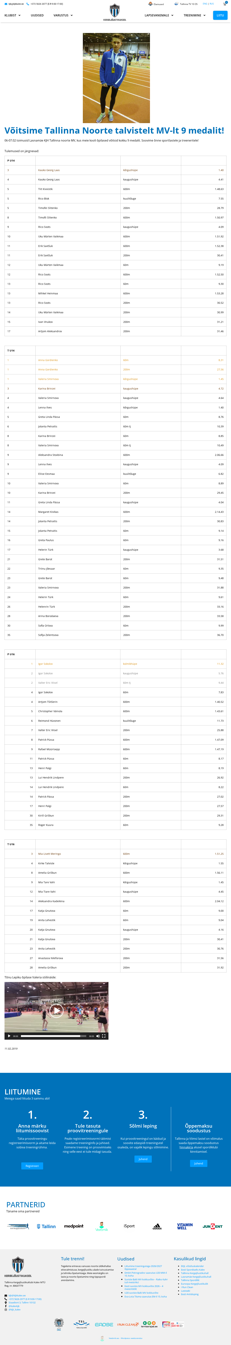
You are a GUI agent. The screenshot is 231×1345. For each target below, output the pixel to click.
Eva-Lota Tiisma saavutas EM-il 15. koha (146, 1296)
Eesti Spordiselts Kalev (193, 1269)
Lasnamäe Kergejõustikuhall (196, 1276)
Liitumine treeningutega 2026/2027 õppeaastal (143, 1267)
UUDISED (37, 15)
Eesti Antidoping (190, 1294)
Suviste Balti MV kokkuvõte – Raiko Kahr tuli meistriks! (146, 1281)
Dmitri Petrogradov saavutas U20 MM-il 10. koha (146, 1274)
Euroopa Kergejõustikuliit (194, 1283)
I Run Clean (187, 1287)
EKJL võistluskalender (192, 1266)
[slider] (53, 1036)
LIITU (220, 15)
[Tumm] (98, 1036)
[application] (56, 1011)
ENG (205, 3)
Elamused (159, 4)
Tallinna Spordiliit (190, 1280)
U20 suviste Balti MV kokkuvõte (141, 1292)
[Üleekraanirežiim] (104, 1036)
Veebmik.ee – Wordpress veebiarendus (125, 1338)
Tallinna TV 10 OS (189, 4)
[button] (56, 1011)
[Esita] (9, 1036)
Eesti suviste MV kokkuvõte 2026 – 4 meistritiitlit (144, 1287)
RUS (212, 3)
